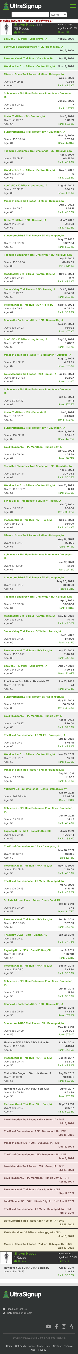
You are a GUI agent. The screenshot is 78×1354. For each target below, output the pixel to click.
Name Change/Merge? (38, 20)
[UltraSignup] (22, 5)
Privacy (42, 1349)
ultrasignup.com (22, 1312)
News (31, 1346)
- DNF (34, 1119)
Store (40, 1346)
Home (9, 1346)
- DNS (34, 1220)
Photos (21, 32)
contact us (20, 1308)
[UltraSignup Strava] (71, 1326)
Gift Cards (20, 1346)
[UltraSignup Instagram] (64, 1326)
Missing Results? (11, 20)
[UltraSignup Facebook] (56, 1326)
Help (47, 1346)
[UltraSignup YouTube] (48, 1326)
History (62, 32)
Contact (57, 1346)
